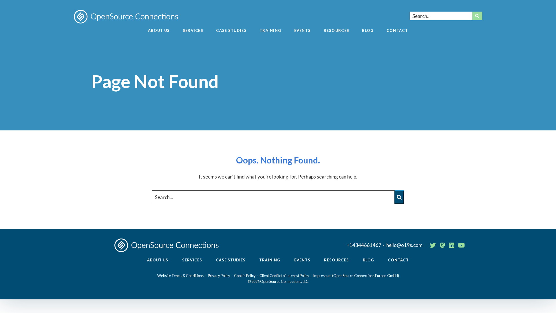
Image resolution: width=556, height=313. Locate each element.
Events (302, 30)
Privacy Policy (219, 275)
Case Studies (231, 30)
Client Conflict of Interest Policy (284, 275)
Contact (397, 30)
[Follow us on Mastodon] (442, 245)
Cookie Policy (245, 275)
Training (270, 30)
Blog (368, 30)
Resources (337, 30)
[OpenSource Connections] (126, 16)
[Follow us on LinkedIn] (451, 245)
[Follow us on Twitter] (433, 245)
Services (193, 30)
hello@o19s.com (404, 245)
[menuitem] (159, 32)
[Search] (477, 16)
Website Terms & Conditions (180, 275)
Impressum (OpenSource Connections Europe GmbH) (356, 275)
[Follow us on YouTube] (461, 245)
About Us (159, 30)
